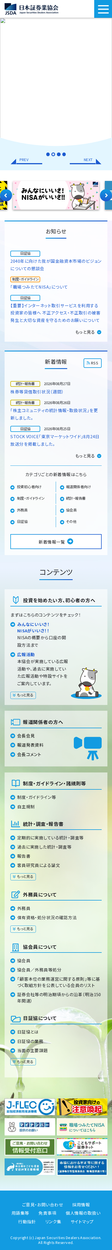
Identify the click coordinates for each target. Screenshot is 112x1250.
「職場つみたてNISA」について (39, 287)
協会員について (40, 946)
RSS (94, 363)
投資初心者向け (29, 486)
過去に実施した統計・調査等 (44, 847)
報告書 (23, 856)
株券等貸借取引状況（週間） (37, 392)
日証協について (40, 1018)
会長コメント (29, 754)
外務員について (40, 894)
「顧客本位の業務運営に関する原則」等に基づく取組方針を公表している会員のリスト (58, 982)
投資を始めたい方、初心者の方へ (59, 600)
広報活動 (26, 654)
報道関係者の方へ (43, 721)
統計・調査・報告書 (43, 823)
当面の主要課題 (32, 1050)
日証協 (22, 521)
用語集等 (20, 1213)
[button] (48, 154)
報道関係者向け (78, 486)
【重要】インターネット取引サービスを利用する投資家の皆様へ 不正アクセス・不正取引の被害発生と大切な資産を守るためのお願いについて (55, 312)
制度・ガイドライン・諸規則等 (54, 783)
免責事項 (47, 1213)
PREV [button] (24, 159)
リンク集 (53, 1221)
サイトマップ (82, 1221)
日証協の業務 (30, 1041)
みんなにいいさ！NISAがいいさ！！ (33, 627)
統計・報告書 (76, 498)
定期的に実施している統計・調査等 (50, 837)
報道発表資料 (30, 745)
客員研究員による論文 (38, 865)
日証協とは (28, 1032)
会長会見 (26, 736)
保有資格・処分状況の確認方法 (47, 917)
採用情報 (81, 1204)
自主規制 (26, 806)
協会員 (71, 510)
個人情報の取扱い (83, 1213)
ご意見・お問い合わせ (42, 1204)
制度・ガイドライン (31, 498)
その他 (71, 521)
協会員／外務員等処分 (39, 970)
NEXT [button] (88, 159)
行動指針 (27, 1221)
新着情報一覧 (51, 542)
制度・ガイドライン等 (36, 797)
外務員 (22, 510)
